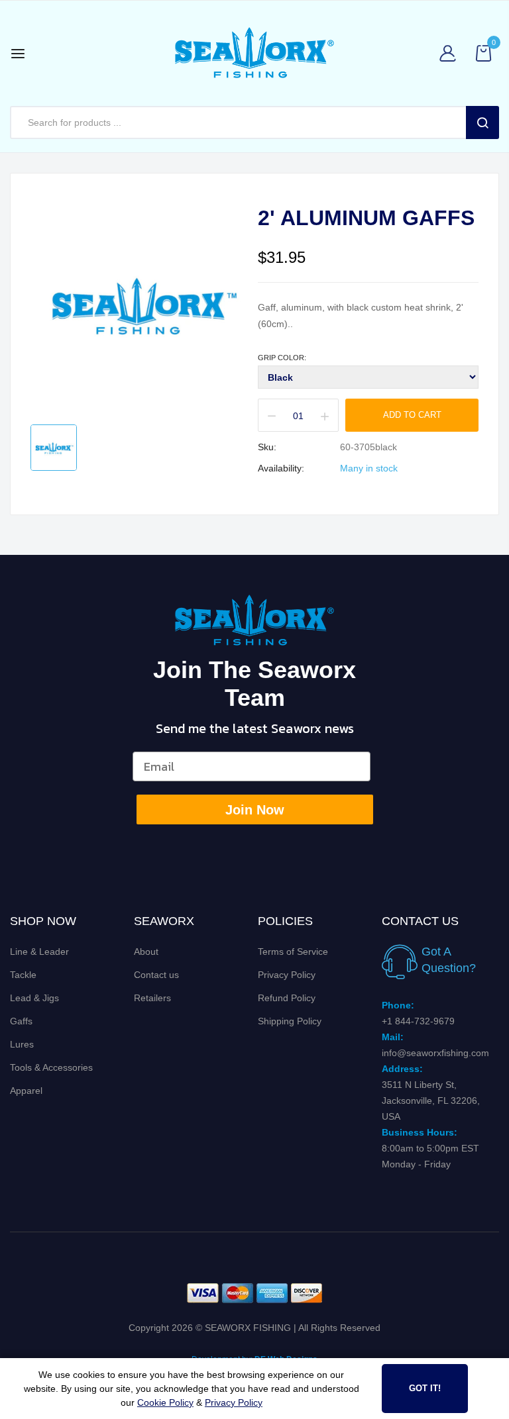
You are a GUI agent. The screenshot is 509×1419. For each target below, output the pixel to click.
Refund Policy (286, 998)
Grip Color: (282, 358)
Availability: (281, 468)
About (146, 951)
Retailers (152, 998)
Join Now (254, 810)
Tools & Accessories (51, 1067)
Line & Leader (39, 951)
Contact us (156, 974)
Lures (22, 1044)
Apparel (26, 1090)
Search (482, 122)
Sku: (267, 447)
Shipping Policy (289, 1021)
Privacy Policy (286, 974)
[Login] (451, 54)
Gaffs (21, 1021)
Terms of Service (293, 951)
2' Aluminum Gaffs (366, 217)
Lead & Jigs (34, 998)
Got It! (425, 1388)
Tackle (23, 974)
